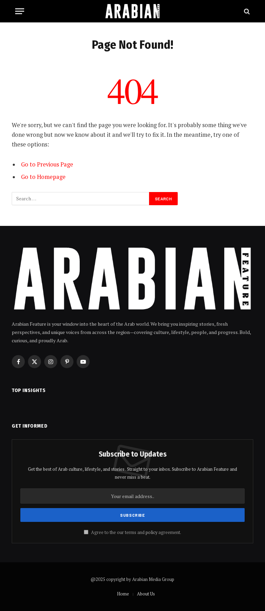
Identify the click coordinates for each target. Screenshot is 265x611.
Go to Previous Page (47, 164)
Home (123, 594)
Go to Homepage (43, 177)
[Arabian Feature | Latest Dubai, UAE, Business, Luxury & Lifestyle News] (132, 11)
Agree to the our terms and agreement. (135, 532)
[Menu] (19, 11)
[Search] (246, 11)
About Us (146, 594)
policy (151, 532)
